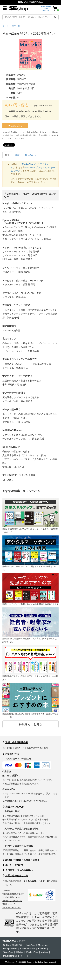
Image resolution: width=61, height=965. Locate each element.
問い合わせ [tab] (31, 155)
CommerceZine (27, 948)
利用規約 (6, 890)
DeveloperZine (10, 956)
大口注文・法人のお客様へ (19, 870)
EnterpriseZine (10, 948)
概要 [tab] (7, 155)
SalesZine (8, 952)
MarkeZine (43, 945)
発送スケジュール (14, 806)
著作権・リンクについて (12, 901)
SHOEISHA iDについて (11, 907)
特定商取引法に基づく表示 (13, 894)
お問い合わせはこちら (16, 875)
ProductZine (32, 952)
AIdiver (44, 952)
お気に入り (16, 125)
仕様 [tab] (17, 155)
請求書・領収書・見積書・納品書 (22, 859)
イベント (24, 956)
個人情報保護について (11, 897)
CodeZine (30, 945)
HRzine (19, 952)
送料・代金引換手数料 (16, 742)
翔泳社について (8, 904)
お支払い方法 (12, 754)
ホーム (5, 26)
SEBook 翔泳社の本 (12, 945)
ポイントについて (14, 865)
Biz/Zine (42, 948)
